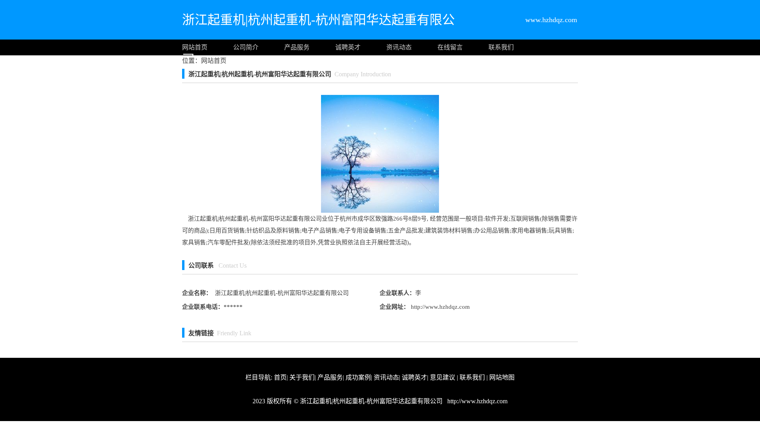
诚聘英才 (348, 47)
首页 (280, 377)
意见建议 (442, 377)
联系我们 (501, 47)
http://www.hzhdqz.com (439, 307)
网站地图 (502, 377)
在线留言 (450, 47)
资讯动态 (399, 47)
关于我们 (302, 377)
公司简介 (245, 47)
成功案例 (358, 377)
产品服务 (297, 47)
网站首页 (194, 47)
